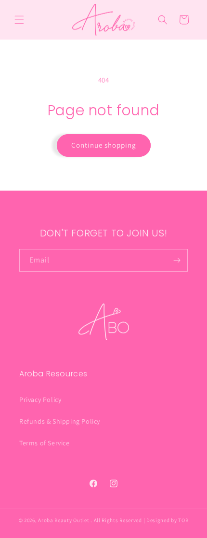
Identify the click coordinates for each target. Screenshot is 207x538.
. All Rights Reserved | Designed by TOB (139, 520)
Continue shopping (103, 145)
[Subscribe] (176, 260)
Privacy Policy (40, 399)
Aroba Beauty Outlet (63, 520)
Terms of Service (44, 443)
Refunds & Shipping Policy (59, 421)
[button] (19, 19)
